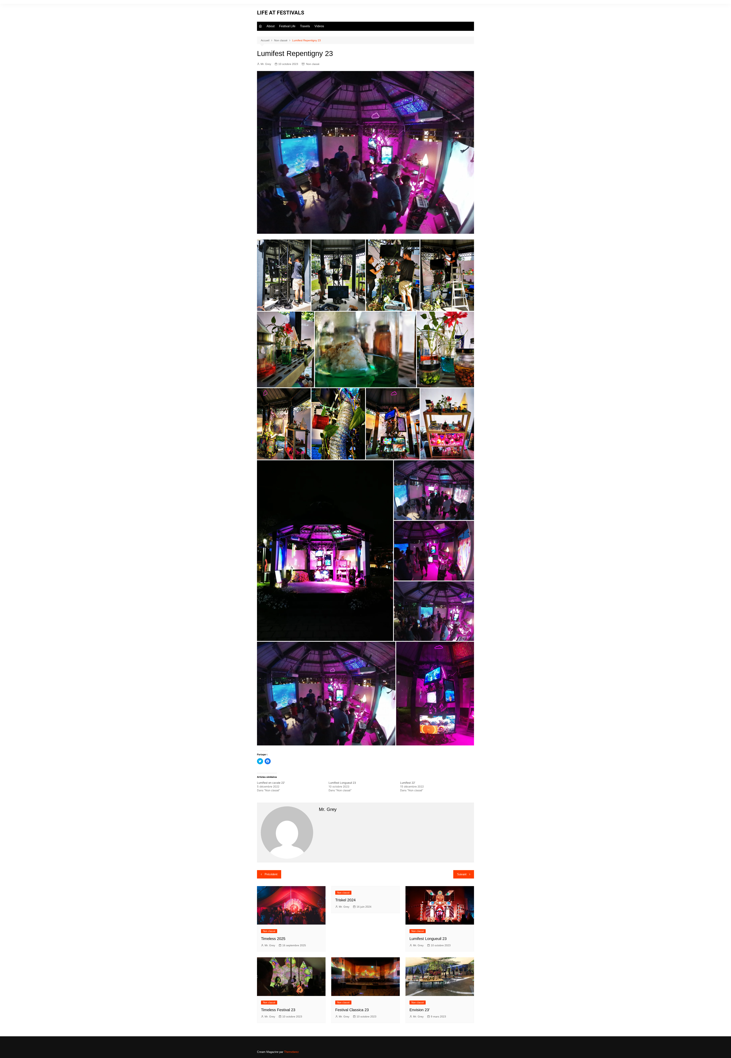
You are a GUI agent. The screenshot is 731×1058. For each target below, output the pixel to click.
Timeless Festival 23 (278, 1010)
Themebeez (291, 1051)
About (271, 26)
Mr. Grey (266, 63)
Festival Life (287, 26)
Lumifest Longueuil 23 (342, 782)
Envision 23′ (419, 1010)
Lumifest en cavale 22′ (271, 782)
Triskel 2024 (345, 900)
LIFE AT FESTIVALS (280, 13)
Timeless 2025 (273, 939)
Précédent (271, 874)
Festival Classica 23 (352, 1010)
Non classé (312, 63)
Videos (319, 26)
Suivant (461, 874)
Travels (305, 26)
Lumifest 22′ (407, 782)
